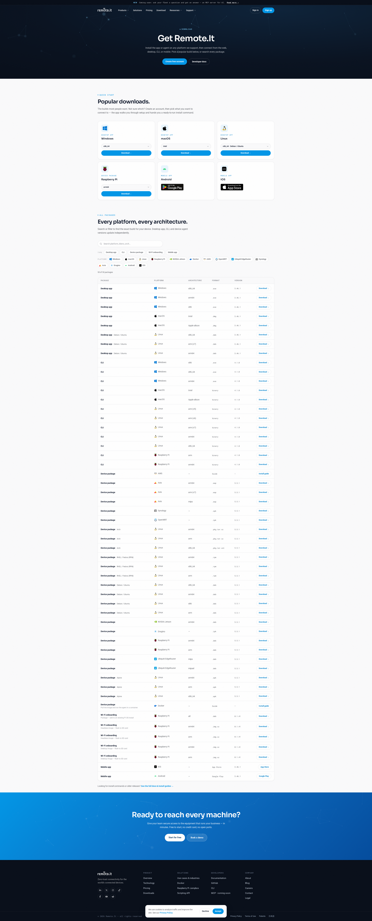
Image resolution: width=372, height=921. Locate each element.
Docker (196, 259)
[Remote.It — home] (105, 10)
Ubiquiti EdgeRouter (243, 259)
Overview (147, 878)
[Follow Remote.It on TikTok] (119, 890)
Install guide (264, 474)
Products (122, 10)
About (248, 878)
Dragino (115, 265)
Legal (247, 898)
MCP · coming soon (220, 893)
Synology (262, 259)
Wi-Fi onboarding (155, 252)
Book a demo (197, 837)
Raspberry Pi (159, 259)
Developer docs (199, 61)
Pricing (149, 10)
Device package (136, 252)
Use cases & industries (188, 878)
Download (161, 10)
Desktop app (111, 252)
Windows (116, 259)
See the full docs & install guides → (157, 786)
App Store (265, 767)
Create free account (175, 61)
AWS (209, 259)
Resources (174, 10)
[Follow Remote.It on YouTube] (106, 896)
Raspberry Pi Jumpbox (188, 888)
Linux (144, 259)
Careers (249, 888)
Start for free (175, 837)
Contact (249, 893)
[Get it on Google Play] (172, 187)
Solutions (137, 10)
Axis (104, 265)
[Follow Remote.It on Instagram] (112, 890)
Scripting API (183, 893)
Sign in (255, 10)
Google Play (264, 776)
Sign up (268, 10)
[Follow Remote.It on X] (106, 890)
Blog (247, 883)
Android (131, 265)
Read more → (233, 2)
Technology (148, 883)
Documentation (218, 878)
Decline (205, 911)
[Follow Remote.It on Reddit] (112, 896)
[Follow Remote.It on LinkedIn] (100, 890)
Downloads (148, 893)
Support (189, 10)
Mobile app (172, 252)
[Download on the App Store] (232, 187)
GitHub (214, 883)
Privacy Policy (166, 913)
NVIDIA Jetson (179, 259)
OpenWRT (223, 259)
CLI (123, 252)
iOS (143, 265)
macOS (131, 259)
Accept (218, 911)
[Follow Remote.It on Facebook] (100, 896)
